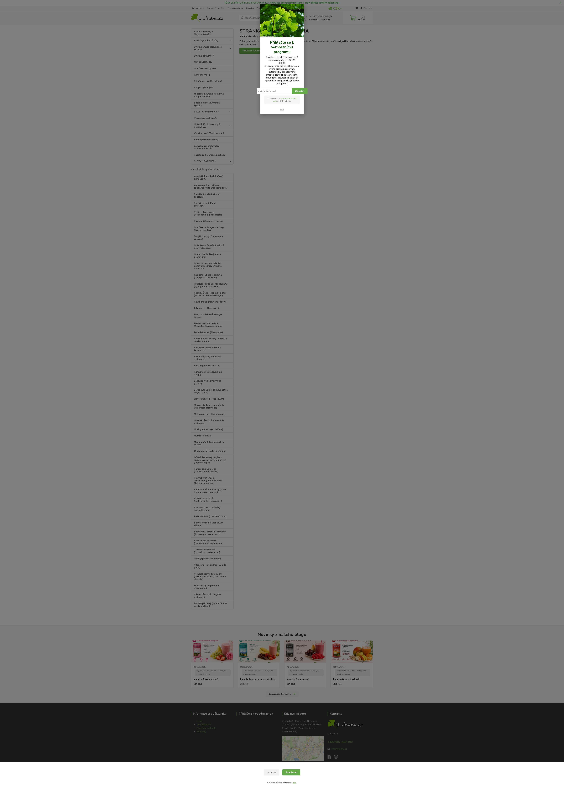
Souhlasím (291, 772)
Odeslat (299, 91)
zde (294, 782)
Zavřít (282, 110)
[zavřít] (298, 8)
